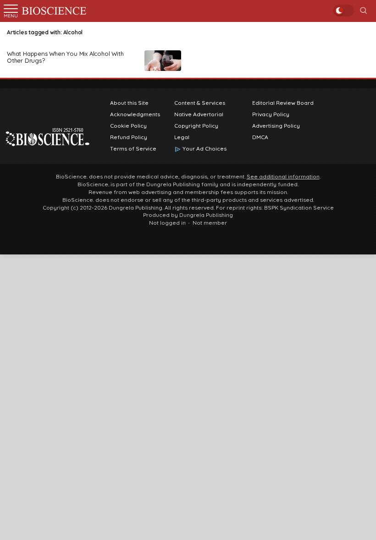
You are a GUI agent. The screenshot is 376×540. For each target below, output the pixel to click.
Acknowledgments (135, 114)
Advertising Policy (276, 126)
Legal (181, 137)
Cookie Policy (128, 126)
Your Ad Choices (204, 149)
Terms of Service (133, 149)
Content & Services (199, 103)
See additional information (283, 176)
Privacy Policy (270, 114)
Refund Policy (128, 137)
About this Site (129, 103)
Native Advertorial (198, 114)
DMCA (260, 137)
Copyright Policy (196, 126)
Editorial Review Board (283, 103)
